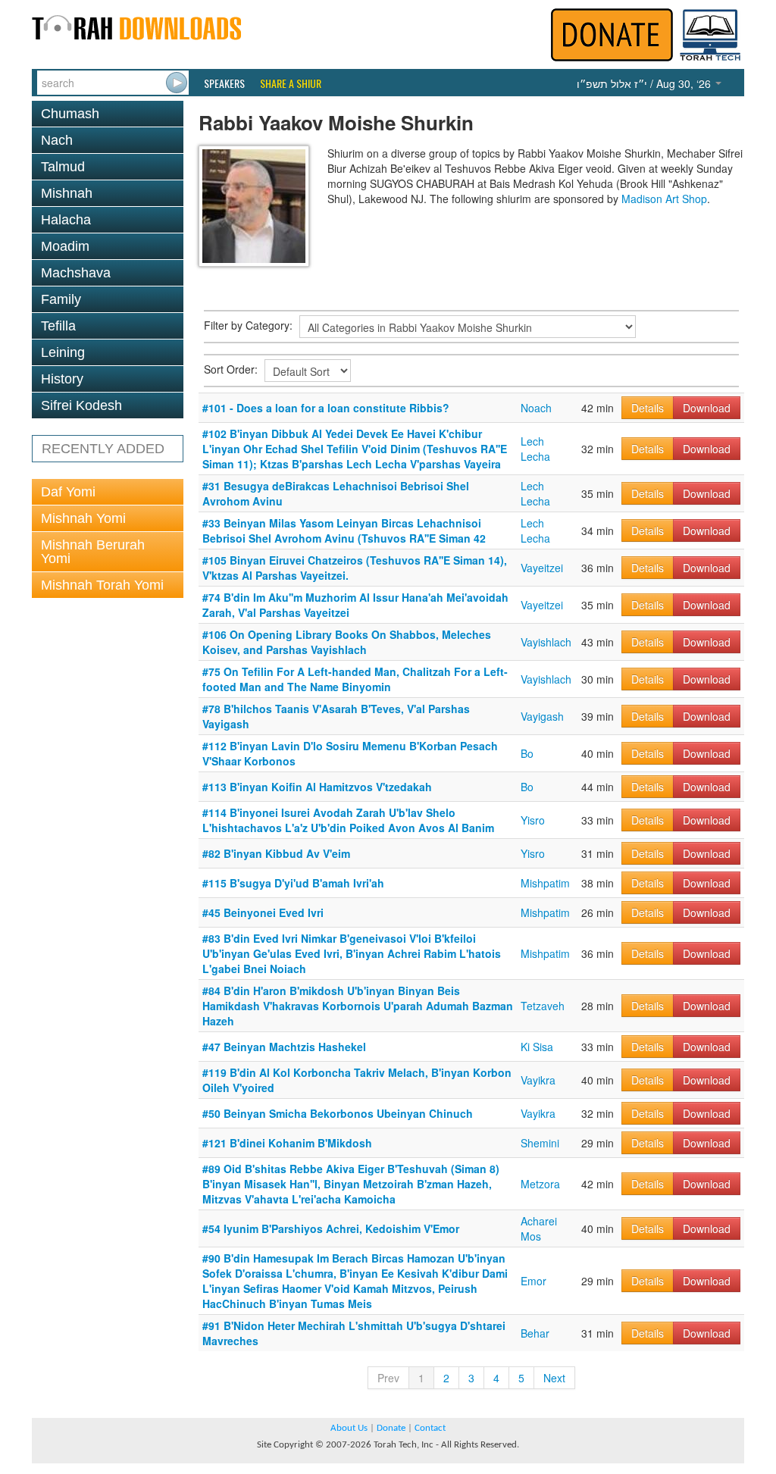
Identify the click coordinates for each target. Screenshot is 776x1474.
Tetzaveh (543, 1005)
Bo (527, 753)
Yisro (533, 820)
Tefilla (58, 325)
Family (61, 299)
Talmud (63, 166)
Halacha (66, 219)
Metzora (540, 1183)
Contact (430, 1428)
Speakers (224, 83)
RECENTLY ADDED (103, 448)
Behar (535, 1333)
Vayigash (542, 716)
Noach (536, 407)
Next (554, 1377)
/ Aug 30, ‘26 (645, 83)
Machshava (76, 272)
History (62, 378)
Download (707, 407)
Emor (533, 1280)
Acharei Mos (539, 1228)
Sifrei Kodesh (81, 405)
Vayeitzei (542, 567)
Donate (391, 1428)
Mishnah (66, 193)
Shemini (540, 1142)
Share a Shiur (290, 83)
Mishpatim (545, 882)
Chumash (70, 113)
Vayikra (538, 1080)
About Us (349, 1428)
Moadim (65, 246)
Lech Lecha (535, 448)
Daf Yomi (68, 491)
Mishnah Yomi (83, 518)
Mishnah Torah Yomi (102, 585)
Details (647, 407)
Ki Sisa (537, 1046)
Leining (63, 352)
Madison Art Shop (664, 198)
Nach (57, 140)
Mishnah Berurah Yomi (93, 551)
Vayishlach (546, 641)
